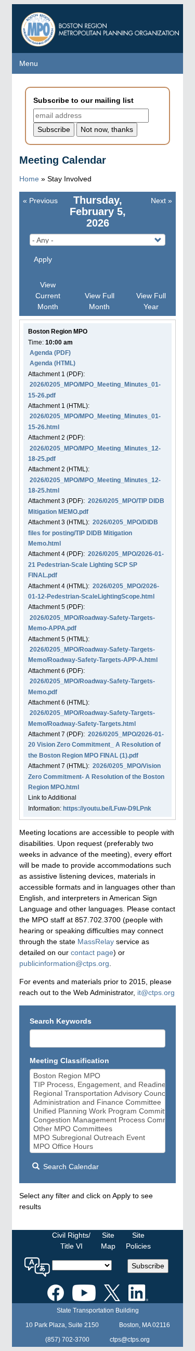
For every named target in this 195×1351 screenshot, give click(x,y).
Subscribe (148, 1266)
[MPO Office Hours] (97, 1146)
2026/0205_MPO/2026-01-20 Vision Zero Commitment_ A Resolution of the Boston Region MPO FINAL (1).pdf (96, 745)
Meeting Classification (69, 1060)
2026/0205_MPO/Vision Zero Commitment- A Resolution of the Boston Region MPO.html (96, 776)
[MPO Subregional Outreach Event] (97, 1137)
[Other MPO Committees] (97, 1128)
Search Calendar (70, 1166)
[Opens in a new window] (55, 1291)
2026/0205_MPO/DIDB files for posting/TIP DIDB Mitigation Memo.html (93, 533)
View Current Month (47, 296)
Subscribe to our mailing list (83, 100)
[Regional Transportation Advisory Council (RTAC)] (97, 1093)
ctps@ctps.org (130, 1339)
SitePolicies (138, 1240)
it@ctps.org (156, 992)
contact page (92, 952)
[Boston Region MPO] (97, 1075)
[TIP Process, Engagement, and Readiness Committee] (97, 1084)
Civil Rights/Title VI (71, 1240)
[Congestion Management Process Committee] (97, 1120)
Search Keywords (61, 1021)
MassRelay (95, 941)
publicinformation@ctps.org (64, 963)
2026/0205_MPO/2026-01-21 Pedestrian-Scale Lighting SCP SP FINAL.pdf (96, 564)
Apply (43, 259)
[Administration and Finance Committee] (97, 1102)
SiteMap (108, 1240)
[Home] (101, 26)
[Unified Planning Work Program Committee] (97, 1111)
